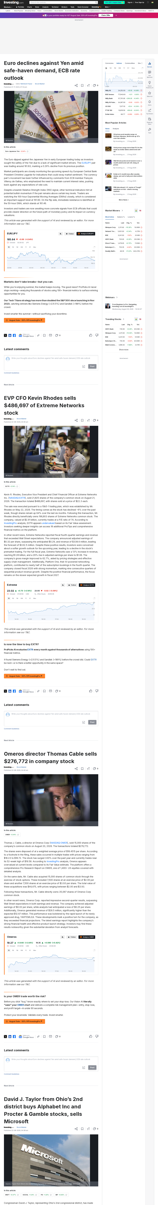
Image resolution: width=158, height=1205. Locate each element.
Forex (39, 11)
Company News (119, 11)
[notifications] (148, 2)
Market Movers (112, 175)
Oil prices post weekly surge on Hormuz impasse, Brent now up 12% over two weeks (126, 100)
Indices (119, 27)
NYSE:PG (39, 1177)
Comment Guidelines (11, 337)
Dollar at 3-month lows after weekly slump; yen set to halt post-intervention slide (127, 140)
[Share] (76, 49)
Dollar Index (109, 78)
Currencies (109, 27)
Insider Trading (107, 11)
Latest (8, 11)
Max (34, 211)
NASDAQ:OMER (58, 807)
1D (9, 211)
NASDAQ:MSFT (29, 1180)
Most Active (109, 181)
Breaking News (30, 11)
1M (17, 211)
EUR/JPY (86, 127)
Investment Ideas (140, 11)
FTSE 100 (108, 74)
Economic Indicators (72, 11)
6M (22, 211)
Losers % (131, 181)
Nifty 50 (108, 55)
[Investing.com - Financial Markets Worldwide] (13, 2)
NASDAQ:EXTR (17, 462)
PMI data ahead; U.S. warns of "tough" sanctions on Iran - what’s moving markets (127, 153)
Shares (140, 27)
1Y (26, 211)
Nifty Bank (109, 63)
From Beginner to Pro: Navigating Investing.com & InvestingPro (124, 269)
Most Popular (18, 11)
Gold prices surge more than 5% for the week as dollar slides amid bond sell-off (127, 114)
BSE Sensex (109, 59)
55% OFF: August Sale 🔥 (114, 2)
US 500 (108, 70)
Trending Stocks (113, 283)
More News (123, 164)
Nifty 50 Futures (111, 67)
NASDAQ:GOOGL (76, 1174)
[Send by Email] (50, 299)
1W (13, 211)
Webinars (110, 261)
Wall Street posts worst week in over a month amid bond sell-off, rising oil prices (127, 127)
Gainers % (121, 181)
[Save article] (82, 49)
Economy (84, 11)
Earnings (130, 11)
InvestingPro (10, 487)
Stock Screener (83, 7)
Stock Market (58, 11)
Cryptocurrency (94, 11)
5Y (30, 211)
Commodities (47, 11)
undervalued (48, 487)
